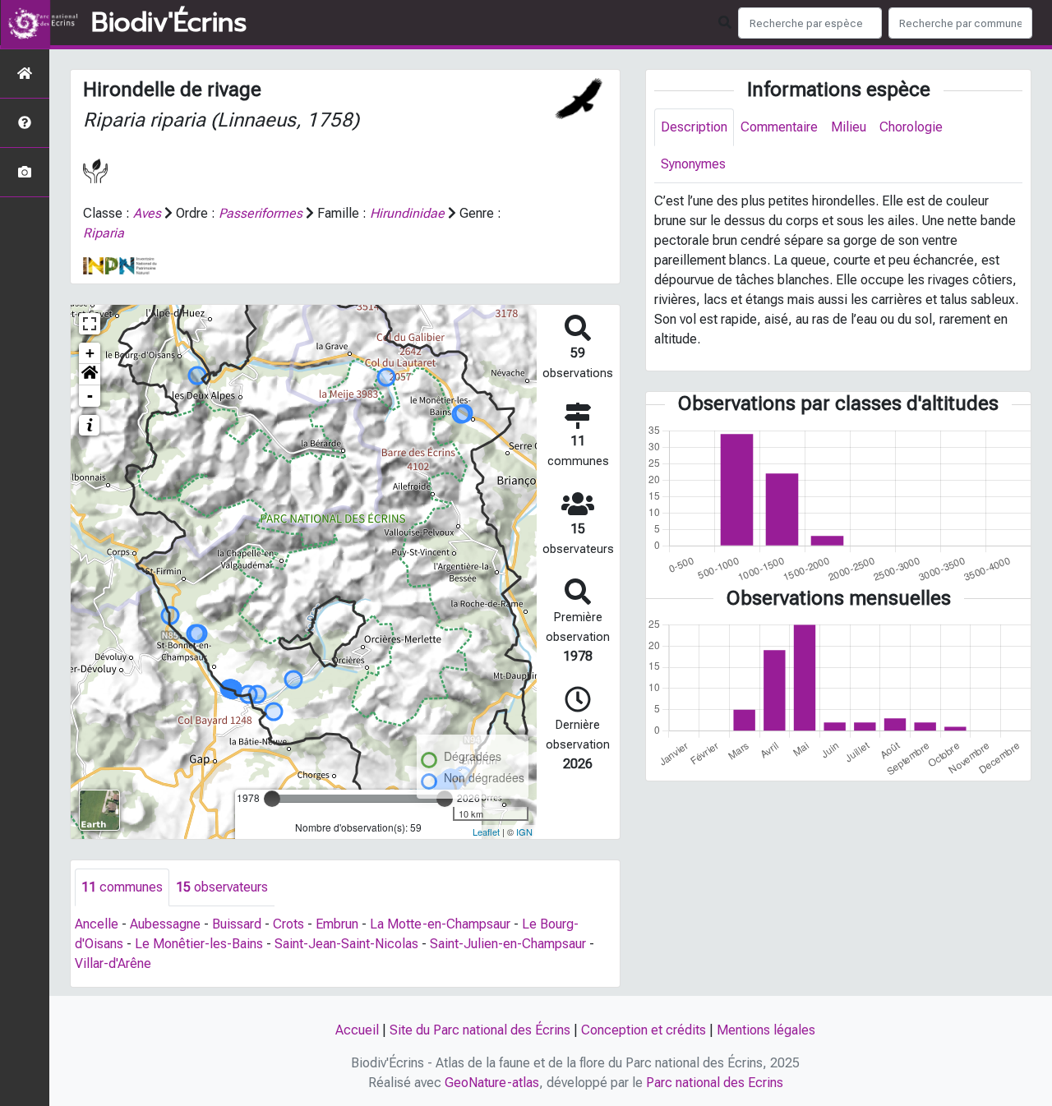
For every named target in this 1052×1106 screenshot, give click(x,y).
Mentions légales (766, 1030)
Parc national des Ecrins (714, 1082)
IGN (524, 831)
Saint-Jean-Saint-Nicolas (346, 944)
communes (122, 887)
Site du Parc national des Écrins (480, 1030)
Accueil (357, 1030)
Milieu (848, 127)
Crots (288, 924)
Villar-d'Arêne (113, 963)
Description (694, 127)
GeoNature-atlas (492, 1082)
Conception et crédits (643, 1030)
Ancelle (96, 924)
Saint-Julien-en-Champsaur (508, 944)
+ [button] (90, 353)
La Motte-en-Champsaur (440, 924)
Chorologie (911, 127)
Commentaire (779, 127)
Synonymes (693, 164)
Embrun (337, 924)
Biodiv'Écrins (169, 23)
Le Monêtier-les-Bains (199, 944)
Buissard (236, 924)
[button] (89, 374)
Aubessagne (165, 924)
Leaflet (486, 831)
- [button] (90, 395)
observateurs (222, 887)
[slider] (272, 798)
